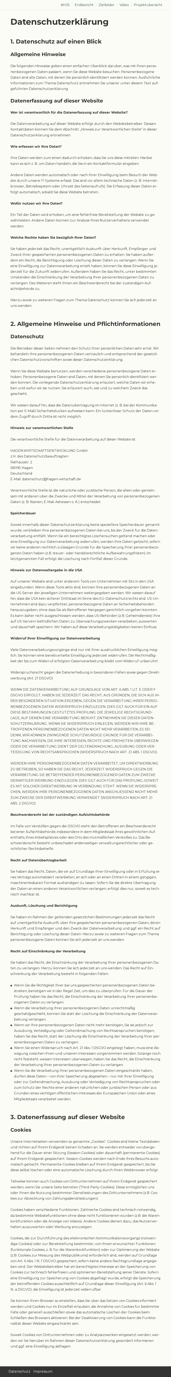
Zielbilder (106, 5)
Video (124, 5)
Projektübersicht (148, 5)
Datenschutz (19, 1371)
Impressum (42, 1371)
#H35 (65, 5)
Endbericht (84, 5)
